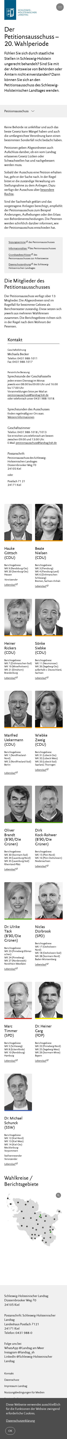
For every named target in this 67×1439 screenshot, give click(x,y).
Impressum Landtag (15, 1386)
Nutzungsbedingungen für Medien (24, 1392)
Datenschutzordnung (20, 264)
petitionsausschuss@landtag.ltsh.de (28, 395)
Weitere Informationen (21, 417)
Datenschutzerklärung (20, 1420)
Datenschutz (11, 1379)
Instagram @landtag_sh (19, 1352)
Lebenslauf (9, 584)
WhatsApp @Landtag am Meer (24, 1348)
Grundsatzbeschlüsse (20, 254)
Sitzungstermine (17, 242)
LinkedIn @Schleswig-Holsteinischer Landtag (28, 1359)
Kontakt (9, 1373)
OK (10, 1430)
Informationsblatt (18, 248)
